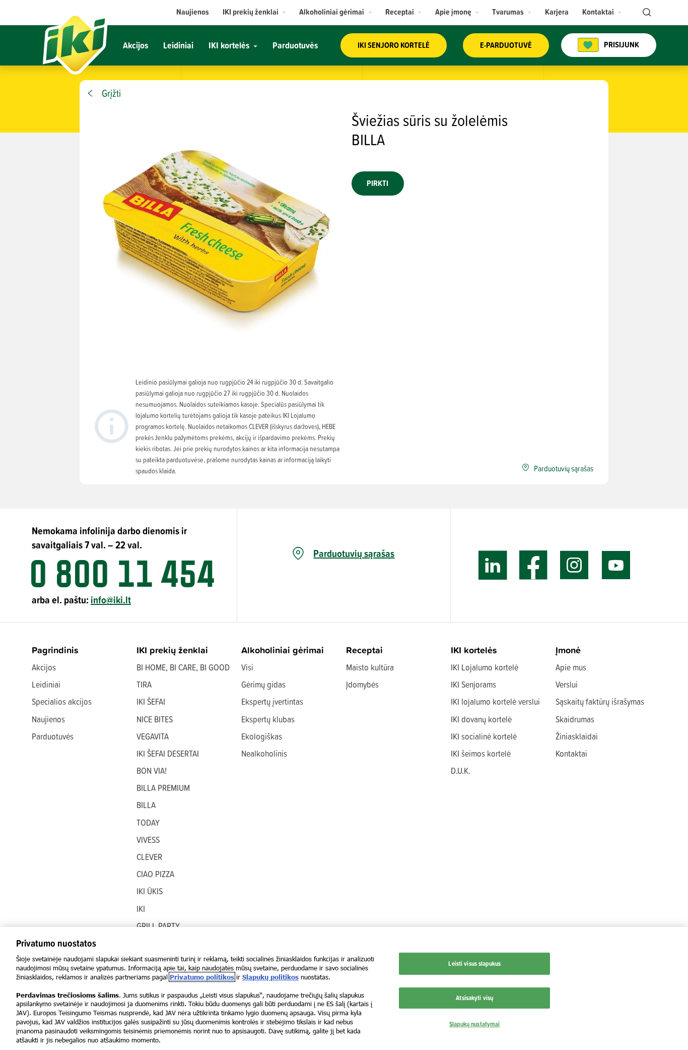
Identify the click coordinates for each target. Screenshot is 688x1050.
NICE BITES (154, 719)
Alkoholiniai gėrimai (282, 650)
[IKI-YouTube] (615, 565)
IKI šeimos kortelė (481, 753)
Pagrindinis (55, 650)
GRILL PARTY (158, 925)
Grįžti (111, 93)
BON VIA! (151, 770)
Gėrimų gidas (263, 684)
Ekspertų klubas (268, 719)
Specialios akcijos (62, 701)
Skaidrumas (575, 719)
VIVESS (148, 839)
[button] (254, 12)
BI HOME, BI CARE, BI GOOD (183, 667)
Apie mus (571, 667)
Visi (247, 667)
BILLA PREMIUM (163, 787)
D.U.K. (460, 770)
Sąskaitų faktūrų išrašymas (600, 701)
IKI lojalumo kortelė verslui (495, 701)
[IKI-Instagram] (574, 565)
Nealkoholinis (264, 753)
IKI (140, 908)
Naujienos (48, 719)
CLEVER (149, 856)
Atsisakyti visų (474, 997)
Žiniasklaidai (577, 736)
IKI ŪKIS (149, 891)
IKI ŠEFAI (150, 701)
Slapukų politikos (270, 977)
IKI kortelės (474, 650)
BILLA (146, 804)
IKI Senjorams (473, 684)
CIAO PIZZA (155, 874)
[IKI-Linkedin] (492, 565)
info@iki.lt (111, 599)
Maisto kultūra (370, 667)
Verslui (567, 684)
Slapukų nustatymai (474, 1023)
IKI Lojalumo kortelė (484, 667)
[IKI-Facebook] (533, 565)
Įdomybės (362, 684)
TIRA (144, 684)
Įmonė (568, 650)
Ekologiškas (261, 736)
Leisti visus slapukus (474, 963)
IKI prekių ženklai (172, 650)
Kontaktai (571, 753)
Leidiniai (46, 684)
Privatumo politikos (202, 977)
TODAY (148, 822)
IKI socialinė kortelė (484, 736)
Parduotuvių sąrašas (353, 553)
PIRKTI (377, 183)
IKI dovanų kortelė (481, 719)
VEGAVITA (152, 736)
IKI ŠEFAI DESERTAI (167, 753)
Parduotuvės (53, 736)
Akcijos (44, 667)
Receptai (364, 650)
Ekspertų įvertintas (272, 701)
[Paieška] (646, 12)
